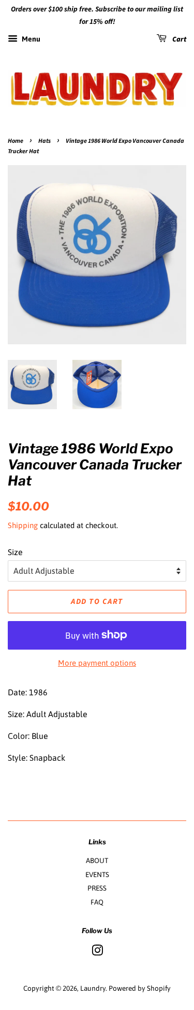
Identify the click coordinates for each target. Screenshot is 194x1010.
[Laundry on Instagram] (97, 952)
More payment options (97, 662)
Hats (44, 141)
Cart (178, 39)
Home (15, 141)
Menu (30, 39)
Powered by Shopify (140, 988)
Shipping (23, 525)
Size (15, 552)
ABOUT (97, 860)
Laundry (93, 988)
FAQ (97, 902)
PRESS (97, 888)
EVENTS (97, 874)
